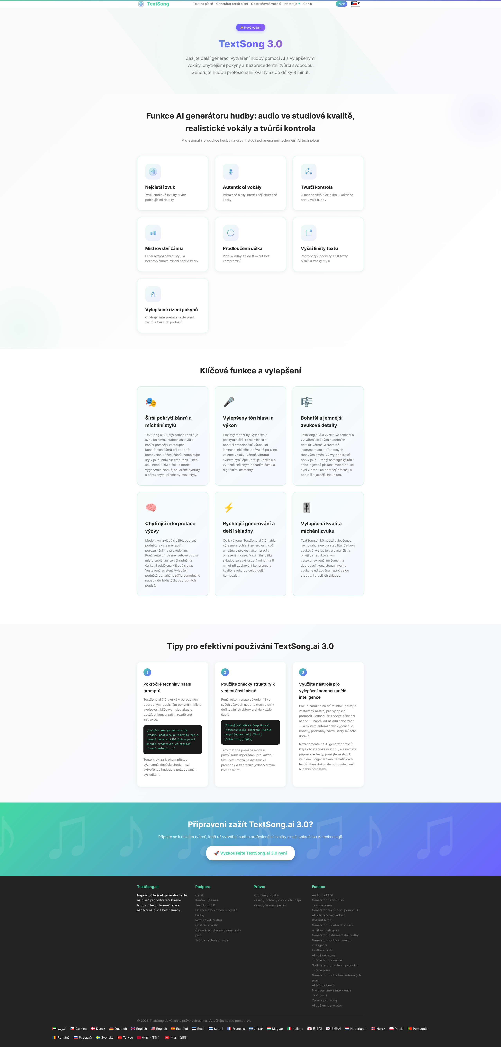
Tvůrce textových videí (212, 940)
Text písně (319, 995)
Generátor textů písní (232, 4)
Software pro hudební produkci (335, 965)
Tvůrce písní (321, 970)
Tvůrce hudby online (327, 960)
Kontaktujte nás (206, 900)
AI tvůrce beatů (323, 985)
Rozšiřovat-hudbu (208, 920)
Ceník (307, 4)
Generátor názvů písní (328, 900)
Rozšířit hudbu (322, 920)
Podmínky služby (266, 895)
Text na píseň (203, 4)
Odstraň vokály (206, 925)
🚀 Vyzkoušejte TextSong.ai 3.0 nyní (250, 853)
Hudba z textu (322, 950)
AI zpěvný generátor (327, 1005)
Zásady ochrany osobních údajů (277, 900)
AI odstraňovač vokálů (328, 915)
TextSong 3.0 (205, 905)
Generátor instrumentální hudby (335, 935)
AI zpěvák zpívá (324, 955)
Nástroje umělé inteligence (331, 990)
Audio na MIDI (322, 895)
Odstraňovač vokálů (266, 4)
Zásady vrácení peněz (270, 905)
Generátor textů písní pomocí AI (335, 910)
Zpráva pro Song (324, 1000)
